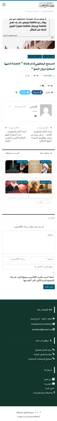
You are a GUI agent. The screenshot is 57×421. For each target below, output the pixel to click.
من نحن (48, 379)
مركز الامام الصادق (43, 350)
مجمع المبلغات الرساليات (40, 359)
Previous (6, 34)
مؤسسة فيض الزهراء (43, 354)
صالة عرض (47, 56)
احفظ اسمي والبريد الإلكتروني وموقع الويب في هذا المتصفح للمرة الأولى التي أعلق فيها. (32, 279)
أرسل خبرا (50, 388)
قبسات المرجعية (35, 56)
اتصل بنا (48, 384)
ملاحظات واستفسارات (43, 392)
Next (51, 34)
